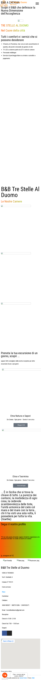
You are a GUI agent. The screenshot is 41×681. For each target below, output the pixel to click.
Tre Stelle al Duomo (18, 2)
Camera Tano (16, 322)
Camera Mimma (16, 224)
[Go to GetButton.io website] (5, 679)
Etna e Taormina (20, 476)
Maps (3, 592)
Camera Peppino (16, 272)
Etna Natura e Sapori (20, 415)
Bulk (33, 678)
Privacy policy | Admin (6, 671)
